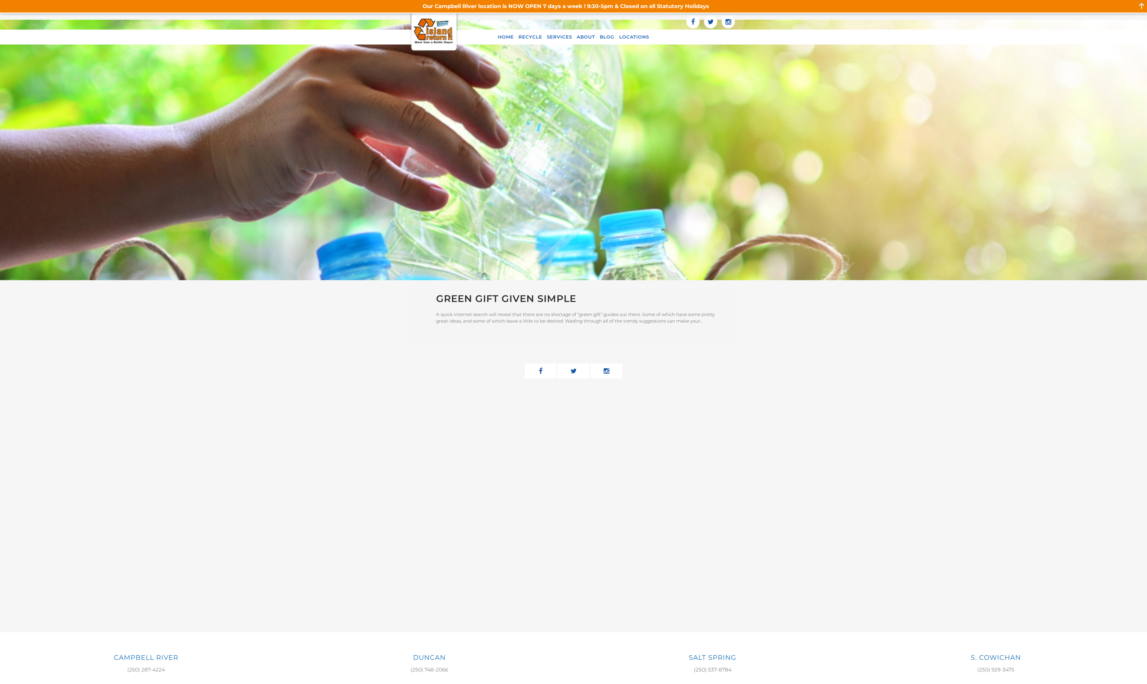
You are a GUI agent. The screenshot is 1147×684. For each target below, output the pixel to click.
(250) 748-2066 (429, 670)
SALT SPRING (712, 658)
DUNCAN (429, 658)
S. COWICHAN (996, 658)
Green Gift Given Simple (506, 298)
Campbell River (146, 658)
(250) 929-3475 (995, 670)
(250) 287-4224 (146, 670)
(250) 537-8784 (713, 670)
